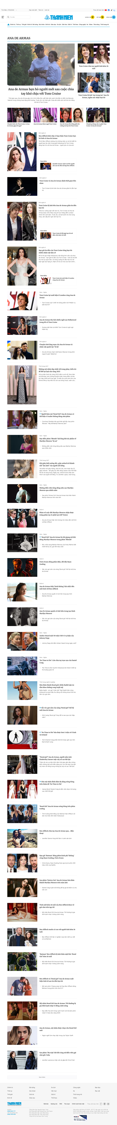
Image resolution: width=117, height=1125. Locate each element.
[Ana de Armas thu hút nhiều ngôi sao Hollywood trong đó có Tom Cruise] (22, 325)
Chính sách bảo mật (78, 1104)
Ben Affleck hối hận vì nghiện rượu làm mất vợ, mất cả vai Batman (58, 938)
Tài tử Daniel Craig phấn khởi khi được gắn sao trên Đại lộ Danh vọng (58, 741)
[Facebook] (109, 10)
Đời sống (35, 24)
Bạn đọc (97, 1087)
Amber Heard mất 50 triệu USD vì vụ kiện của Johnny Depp (56, 637)
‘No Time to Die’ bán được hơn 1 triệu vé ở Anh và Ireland (57, 733)
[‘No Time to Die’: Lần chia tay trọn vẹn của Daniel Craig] (22, 666)
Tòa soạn (67, 1104)
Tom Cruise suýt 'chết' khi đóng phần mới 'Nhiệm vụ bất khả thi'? (59, 304)
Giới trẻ (47, 24)
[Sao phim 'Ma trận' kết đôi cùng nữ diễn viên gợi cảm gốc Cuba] (22, 1060)
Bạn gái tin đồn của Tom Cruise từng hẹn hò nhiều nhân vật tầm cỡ (55, 251)
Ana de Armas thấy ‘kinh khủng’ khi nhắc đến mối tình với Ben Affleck (59, 521)
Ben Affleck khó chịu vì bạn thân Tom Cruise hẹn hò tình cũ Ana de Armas (57, 137)
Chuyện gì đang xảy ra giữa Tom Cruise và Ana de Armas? (96, 125)
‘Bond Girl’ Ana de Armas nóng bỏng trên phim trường (57, 807)
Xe (87, 24)
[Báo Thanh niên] (14, 1104)
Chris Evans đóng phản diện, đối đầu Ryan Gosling (55, 563)
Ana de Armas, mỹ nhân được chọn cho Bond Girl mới (58, 1029)
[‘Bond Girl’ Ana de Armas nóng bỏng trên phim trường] (22, 813)
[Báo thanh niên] (58, 17)
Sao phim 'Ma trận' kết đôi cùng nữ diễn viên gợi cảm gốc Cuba (57, 1054)
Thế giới (24, 24)
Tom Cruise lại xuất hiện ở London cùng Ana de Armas (63, 279)
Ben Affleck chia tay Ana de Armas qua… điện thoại (56, 832)
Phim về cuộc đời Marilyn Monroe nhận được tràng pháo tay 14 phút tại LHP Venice (56, 514)
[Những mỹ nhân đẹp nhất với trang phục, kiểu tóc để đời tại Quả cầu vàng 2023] (22, 384)
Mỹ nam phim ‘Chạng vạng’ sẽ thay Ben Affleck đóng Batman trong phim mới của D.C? (59, 987)
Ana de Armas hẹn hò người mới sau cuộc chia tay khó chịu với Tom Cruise (41, 91)
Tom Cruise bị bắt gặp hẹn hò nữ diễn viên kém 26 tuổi (63, 234)
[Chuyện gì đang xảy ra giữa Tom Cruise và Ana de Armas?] (98, 115)
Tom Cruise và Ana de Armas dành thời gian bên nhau (57, 182)
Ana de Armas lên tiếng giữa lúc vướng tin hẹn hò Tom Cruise (70, 125)
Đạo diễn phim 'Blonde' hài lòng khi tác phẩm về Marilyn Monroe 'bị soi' (57, 440)
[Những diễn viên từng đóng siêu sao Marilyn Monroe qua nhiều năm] (22, 493)
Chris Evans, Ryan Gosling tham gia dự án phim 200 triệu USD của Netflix (58, 864)
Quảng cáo (54, 1104)
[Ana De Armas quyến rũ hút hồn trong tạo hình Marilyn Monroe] (22, 616)
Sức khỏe (42, 24)
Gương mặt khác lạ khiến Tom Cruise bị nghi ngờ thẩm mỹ (57, 328)
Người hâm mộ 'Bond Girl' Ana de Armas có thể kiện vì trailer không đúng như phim (56, 415)
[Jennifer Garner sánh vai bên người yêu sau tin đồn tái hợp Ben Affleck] (45, 166)
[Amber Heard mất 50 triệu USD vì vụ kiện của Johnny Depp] (22, 641)
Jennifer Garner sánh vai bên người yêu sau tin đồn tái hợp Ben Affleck (63, 164)
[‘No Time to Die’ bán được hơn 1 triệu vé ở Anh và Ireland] (22, 740)
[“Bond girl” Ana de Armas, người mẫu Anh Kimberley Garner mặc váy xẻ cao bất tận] (22, 764)
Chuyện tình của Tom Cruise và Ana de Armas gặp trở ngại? (18, 125)
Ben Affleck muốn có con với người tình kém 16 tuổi (57, 930)
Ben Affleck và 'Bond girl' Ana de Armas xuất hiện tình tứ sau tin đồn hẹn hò (56, 980)
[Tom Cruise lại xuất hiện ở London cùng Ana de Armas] (45, 280)
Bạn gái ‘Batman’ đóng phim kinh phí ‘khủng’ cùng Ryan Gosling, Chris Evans (56, 857)
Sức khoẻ (32, 1091)
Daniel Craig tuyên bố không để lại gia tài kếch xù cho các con (59, 889)
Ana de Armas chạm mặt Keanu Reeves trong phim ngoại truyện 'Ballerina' (58, 353)
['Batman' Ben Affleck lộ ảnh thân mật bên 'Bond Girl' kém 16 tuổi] (22, 961)
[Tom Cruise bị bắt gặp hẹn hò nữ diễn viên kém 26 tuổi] (45, 235)
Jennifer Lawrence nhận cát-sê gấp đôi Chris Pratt (58, 1060)
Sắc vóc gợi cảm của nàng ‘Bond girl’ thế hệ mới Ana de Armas (59, 570)
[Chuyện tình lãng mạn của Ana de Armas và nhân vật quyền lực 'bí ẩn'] (22, 350)
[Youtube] (106, 10)
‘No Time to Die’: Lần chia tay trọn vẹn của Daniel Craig (58, 661)
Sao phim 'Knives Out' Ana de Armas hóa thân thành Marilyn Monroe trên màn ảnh (59, 496)
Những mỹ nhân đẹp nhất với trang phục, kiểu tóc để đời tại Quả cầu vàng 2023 (57, 370)
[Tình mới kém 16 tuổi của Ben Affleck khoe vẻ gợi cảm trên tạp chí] (22, 912)
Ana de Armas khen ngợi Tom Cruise (45, 124)
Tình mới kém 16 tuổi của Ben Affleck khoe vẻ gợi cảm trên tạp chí (56, 906)
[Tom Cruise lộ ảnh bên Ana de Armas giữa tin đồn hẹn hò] (22, 221)
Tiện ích (40, 10)
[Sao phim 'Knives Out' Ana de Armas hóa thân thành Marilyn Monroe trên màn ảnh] (22, 887)
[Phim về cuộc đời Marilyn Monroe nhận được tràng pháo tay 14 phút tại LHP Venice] (22, 518)
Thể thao (75, 24)
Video (91, 24)
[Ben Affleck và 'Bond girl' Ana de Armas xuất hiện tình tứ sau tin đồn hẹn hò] (22, 986)
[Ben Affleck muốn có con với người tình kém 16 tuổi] (22, 937)
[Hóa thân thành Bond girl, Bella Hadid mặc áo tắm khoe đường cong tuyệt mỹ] (22, 690)
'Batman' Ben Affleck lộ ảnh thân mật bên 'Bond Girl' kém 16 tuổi (57, 955)
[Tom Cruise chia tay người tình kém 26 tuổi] (94, 53)
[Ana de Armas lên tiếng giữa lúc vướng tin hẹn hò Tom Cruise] (71, 115)
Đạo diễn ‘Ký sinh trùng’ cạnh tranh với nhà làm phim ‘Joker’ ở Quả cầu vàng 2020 (59, 1012)
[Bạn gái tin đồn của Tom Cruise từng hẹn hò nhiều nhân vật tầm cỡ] (22, 266)
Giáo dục (53, 24)
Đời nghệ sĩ (42, 133)
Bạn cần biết (33, 10)
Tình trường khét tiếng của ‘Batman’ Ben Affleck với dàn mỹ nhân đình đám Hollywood (58, 815)
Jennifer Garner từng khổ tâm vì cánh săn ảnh (57, 838)
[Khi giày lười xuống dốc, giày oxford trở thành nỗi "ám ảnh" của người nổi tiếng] (22, 469)
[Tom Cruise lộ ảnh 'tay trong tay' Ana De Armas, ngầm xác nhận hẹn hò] (94, 83)
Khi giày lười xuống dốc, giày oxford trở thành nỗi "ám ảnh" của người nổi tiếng (56, 464)
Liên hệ (47, 10)
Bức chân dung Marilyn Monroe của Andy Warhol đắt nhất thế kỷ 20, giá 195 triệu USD (59, 545)
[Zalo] (114, 10)
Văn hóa (64, 24)
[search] (18, 17)
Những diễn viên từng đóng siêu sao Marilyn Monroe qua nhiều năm (59, 447)
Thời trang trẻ (104, 24)
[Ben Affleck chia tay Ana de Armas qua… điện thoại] (22, 838)
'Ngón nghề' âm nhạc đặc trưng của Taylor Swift (57, 1035)
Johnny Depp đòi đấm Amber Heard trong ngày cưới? (59, 643)
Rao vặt (97, 1091)
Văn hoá (53, 1091)
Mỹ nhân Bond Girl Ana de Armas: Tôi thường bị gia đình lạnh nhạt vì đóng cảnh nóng (58, 913)
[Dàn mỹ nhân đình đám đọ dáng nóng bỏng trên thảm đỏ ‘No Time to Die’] (22, 789)
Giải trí (70, 24)
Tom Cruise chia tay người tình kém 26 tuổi (93, 67)
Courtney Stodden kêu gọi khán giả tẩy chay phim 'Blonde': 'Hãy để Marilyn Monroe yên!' (58, 422)
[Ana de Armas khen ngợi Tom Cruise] (45, 115)
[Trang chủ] (8, 24)
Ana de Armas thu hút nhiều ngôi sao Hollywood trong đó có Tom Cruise (57, 321)
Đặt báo (46, 1104)
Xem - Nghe (43, 292)
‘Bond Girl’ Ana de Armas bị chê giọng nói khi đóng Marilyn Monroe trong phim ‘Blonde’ (57, 538)
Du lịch (59, 24)
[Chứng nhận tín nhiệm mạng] (80, 1118)
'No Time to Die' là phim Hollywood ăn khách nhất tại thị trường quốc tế (59, 669)
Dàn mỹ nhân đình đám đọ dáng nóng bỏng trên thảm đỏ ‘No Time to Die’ (56, 783)
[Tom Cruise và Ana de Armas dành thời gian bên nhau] (22, 186)
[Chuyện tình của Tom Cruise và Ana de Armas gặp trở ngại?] (19, 115)
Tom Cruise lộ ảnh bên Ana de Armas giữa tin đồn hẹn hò (59, 189)
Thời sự (18, 24)
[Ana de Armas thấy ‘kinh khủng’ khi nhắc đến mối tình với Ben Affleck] (22, 592)
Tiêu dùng (96, 24)
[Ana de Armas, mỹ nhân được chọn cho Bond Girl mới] (22, 1035)
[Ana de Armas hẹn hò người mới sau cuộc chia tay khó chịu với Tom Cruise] (41, 65)
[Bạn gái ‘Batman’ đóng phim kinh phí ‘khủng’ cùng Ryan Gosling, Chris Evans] (22, 863)
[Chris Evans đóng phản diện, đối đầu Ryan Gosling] (22, 567)
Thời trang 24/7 (43, 366)
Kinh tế (29, 24)
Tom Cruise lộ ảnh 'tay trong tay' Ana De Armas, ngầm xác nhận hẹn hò (93, 96)
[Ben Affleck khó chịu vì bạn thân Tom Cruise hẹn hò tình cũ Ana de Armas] (22, 151)
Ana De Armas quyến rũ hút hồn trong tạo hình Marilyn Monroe (57, 595)
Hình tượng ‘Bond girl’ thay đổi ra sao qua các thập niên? (58, 716)
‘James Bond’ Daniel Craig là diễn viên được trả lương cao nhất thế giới (59, 790)
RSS (61, 1104)
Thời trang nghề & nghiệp (47, 682)
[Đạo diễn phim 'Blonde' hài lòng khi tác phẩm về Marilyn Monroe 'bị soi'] (22, 444)
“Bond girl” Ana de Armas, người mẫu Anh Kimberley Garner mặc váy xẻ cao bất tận (55, 758)
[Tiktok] (112, 10)
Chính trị (12, 24)
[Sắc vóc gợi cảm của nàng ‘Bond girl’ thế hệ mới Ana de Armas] (22, 715)
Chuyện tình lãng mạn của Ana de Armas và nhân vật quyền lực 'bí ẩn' (55, 345)
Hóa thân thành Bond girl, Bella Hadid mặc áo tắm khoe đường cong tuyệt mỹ (56, 686)
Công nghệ (82, 24)
